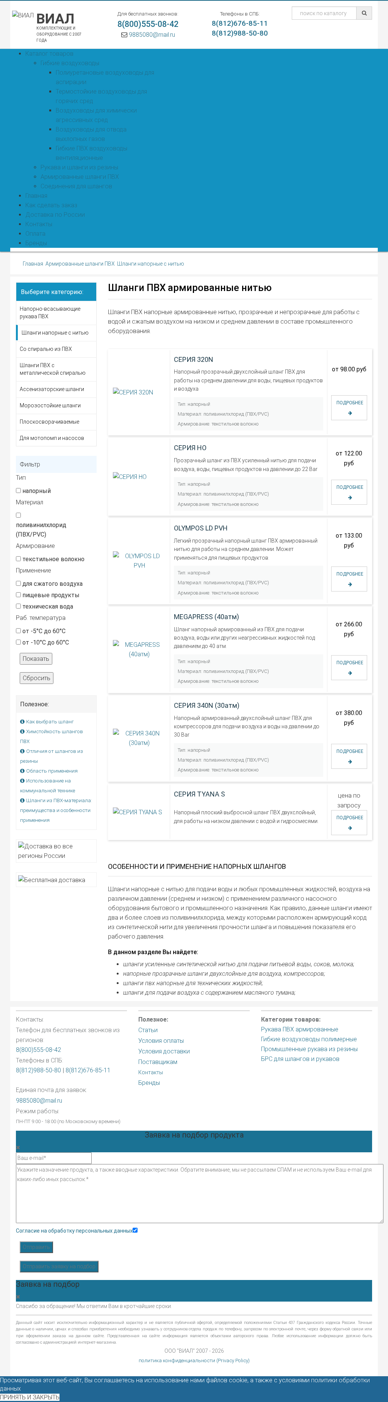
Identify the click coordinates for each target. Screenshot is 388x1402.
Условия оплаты (161, 1040)
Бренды (149, 1082)
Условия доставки (164, 1051)
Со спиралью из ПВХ (46, 349)
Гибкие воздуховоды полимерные (309, 1039)
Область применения (52, 771)
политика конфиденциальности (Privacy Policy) (194, 1360)
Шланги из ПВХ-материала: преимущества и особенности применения (56, 810)
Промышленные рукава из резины (309, 1049)
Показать (36, 658)
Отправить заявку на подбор (59, 1266)
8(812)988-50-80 (240, 33)
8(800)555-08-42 (147, 24)
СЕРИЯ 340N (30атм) (206, 705)
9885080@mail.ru (152, 34)
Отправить (36, 1247)
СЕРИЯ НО (190, 448)
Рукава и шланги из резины (79, 167)
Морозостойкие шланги (50, 405)
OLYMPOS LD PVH (201, 528)
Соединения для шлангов (76, 186)
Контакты (150, 1072)
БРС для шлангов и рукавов (300, 1058)
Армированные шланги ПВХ (80, 176)
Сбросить (36, 678)
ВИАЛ (55, 26)
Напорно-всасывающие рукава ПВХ (50, 312)
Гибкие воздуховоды (70, 63)
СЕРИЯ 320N (193, 359)
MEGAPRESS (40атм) (206, 617)
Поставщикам (157, 1062)
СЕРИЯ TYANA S (199, 794)
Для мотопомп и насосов (52, 438)
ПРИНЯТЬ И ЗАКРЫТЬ (29, 1397)
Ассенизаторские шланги (52, 389)
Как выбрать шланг (50, 721)
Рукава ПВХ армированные (299, 1029)
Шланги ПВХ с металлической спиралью (53, 369)
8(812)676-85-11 (240, 23)
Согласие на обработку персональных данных (74, 1231)
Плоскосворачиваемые (49, 422)
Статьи (148, 1030)
